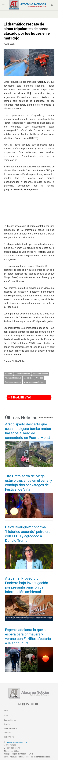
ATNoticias (28, 378)
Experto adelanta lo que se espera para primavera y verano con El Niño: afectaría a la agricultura (28, 636)
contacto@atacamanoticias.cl (18, 742)
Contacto (7, 733)
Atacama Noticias (22, 374)
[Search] (52, 5)
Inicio (6, 716)
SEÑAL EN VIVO (20, 397)
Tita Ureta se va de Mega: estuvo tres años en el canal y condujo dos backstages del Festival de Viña (28, 483)
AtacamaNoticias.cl (13, 378)
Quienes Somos (10, 720)
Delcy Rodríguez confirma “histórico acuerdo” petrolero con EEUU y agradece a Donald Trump (28, 534)
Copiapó (39, 378)
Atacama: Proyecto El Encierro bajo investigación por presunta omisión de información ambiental (26, 585)
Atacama (8, 374)
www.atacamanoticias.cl (34, 382)
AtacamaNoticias (40, 374)
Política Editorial (10, 729)
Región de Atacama (13, 382)
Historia (7, 724)
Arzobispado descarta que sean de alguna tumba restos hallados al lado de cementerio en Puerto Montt (28, 431)
